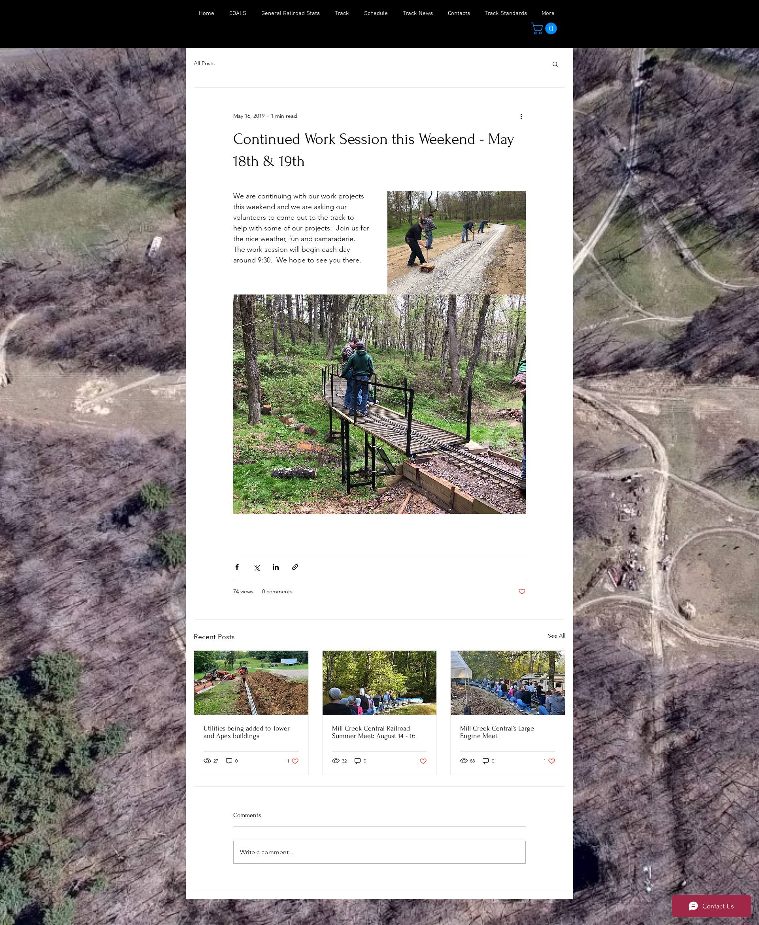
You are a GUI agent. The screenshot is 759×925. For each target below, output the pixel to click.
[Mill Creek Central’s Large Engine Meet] (508, 683)
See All (556, 635)
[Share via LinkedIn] (275, 567)
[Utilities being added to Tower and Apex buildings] (251, 683)
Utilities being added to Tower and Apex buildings (247, 732)
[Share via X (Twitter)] (256, 567)
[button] (545, 28)
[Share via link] (295, 567)
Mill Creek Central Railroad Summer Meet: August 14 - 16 (373, 732)
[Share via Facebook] (237, 567)
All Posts (204, 63)
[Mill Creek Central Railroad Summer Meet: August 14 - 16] (380, 683)
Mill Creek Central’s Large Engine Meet (497, 732)
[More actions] (521, 116)
